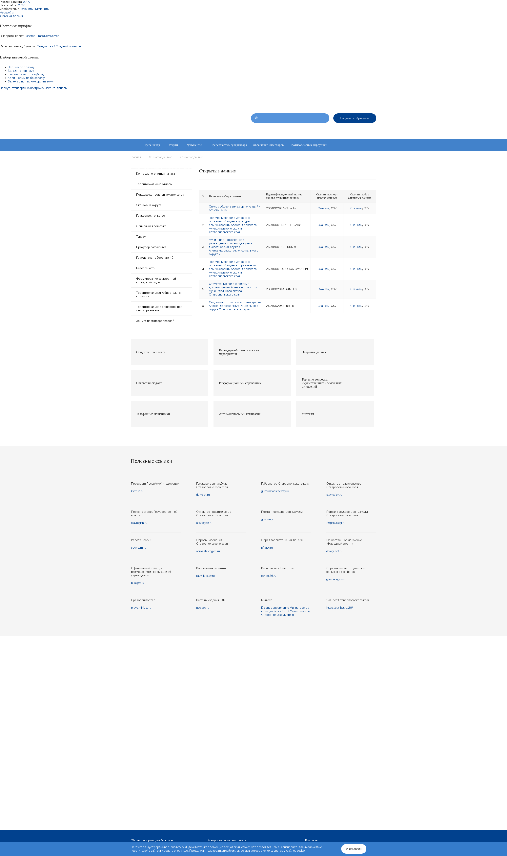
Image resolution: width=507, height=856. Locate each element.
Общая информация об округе (152, 840)
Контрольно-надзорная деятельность (301, 156)
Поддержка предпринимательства (160, 194)
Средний (62, 46)
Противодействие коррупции (308, 144)
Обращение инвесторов (268, 144)
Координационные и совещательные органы (162, 156)
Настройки (7, 12)
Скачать (323, 208)
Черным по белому (21, 67)
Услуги (173, 144)
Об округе (260, 129)
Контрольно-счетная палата (155, 173)
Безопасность (145, 268)
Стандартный (46, 46)
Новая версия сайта (310, 101)
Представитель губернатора (229, 144)
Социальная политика (151, 226)
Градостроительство (150, 215)
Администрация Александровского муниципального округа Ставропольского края (180, 120)
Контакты (370, 129)
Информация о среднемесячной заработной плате (248, 167)
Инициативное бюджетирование (250, 156)
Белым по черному (21, 71)
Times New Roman (47, 36)
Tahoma (30, 36)
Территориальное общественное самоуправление (159, 308)
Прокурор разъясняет (151, 247)
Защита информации (210, 156)
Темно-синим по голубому (26, 74)
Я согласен (353, 848)
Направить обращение (354, 118)
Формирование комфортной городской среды (156, 280)
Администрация (310, 129)
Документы (194, 144)
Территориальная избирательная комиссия (159, 294)
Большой (75, 46)
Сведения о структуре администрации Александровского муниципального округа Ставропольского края (235, 305)
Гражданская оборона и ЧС (155, 257)
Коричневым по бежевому (26, 78)
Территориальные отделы (342, 129)
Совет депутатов (283, 129)
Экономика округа (148, 205)
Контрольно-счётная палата (227, 840)
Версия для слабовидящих (359, 101)
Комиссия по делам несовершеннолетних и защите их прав (172, 167)
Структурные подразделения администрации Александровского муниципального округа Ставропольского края (233, 289)
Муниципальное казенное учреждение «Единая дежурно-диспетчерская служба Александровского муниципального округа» (233, 247)
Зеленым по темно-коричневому (30, 81)
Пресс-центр (152, 144)
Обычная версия (11, 16)
